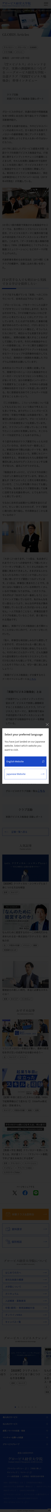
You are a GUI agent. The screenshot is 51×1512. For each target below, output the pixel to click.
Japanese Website (16, 774)
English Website (15, 761)
